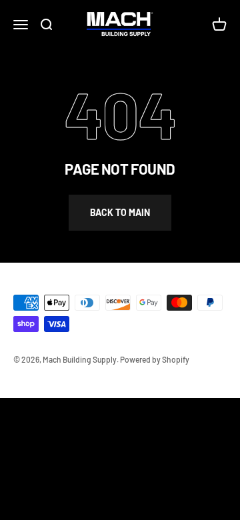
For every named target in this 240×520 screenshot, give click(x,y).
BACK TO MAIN (120, 212)
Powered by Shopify (154, 359)
